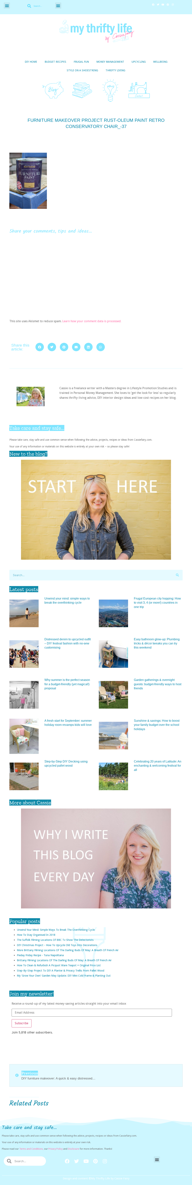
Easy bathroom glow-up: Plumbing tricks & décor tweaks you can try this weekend (157, 643)
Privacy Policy (55, 1148)
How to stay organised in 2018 (36, 934)
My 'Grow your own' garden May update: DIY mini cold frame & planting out (64, 975)
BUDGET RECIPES (55, 61)
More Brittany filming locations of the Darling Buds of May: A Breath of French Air (67, 950)
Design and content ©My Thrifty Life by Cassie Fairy (96, 1178)
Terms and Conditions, (31, 1148)
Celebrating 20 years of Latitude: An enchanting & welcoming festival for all (157, 765)
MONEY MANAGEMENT (110, 61)
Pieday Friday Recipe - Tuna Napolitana (40, 955)
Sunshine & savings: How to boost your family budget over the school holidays (156, 725)
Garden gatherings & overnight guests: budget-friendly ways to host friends (157, 684)
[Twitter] (158, 4)
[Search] (177, 575)
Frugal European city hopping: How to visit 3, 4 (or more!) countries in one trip (157, 602)
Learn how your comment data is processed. (91, 321)
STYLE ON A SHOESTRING (82, 70)
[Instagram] (172, 4)
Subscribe (21, 1023)
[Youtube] (163, 4)
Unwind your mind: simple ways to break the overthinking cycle (56, 929)
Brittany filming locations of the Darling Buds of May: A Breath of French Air (64, 960)
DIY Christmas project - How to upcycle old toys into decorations (57, 945)
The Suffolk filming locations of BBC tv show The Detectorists (55, 939)
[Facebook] (153, 4)
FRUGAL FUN (81, 61)
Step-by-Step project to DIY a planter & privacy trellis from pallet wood (60, 970)
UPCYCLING (139, 61)
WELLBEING (160, 61)
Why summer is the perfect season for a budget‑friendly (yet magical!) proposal (67, 684)
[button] (7, 5)
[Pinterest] (168, 4)
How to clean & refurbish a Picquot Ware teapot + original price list (59, 965)
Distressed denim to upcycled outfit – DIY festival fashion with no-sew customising (67, 643)
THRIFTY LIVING (115, 70)
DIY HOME (31, 61)
